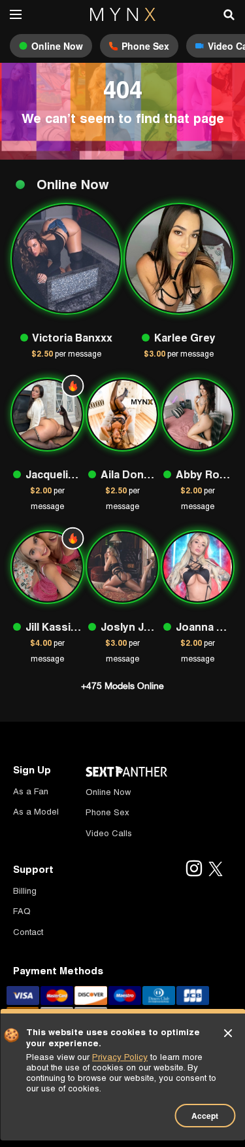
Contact (28, 932)
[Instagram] (193, 869)
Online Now (108, 792)
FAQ (22, 911)
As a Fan (30, 791)
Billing (25, 891)
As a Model (36, 812)
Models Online (122, 685)
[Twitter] (215, 869)
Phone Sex (107, 812)
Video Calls (109, 833)
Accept (204, 1115)
